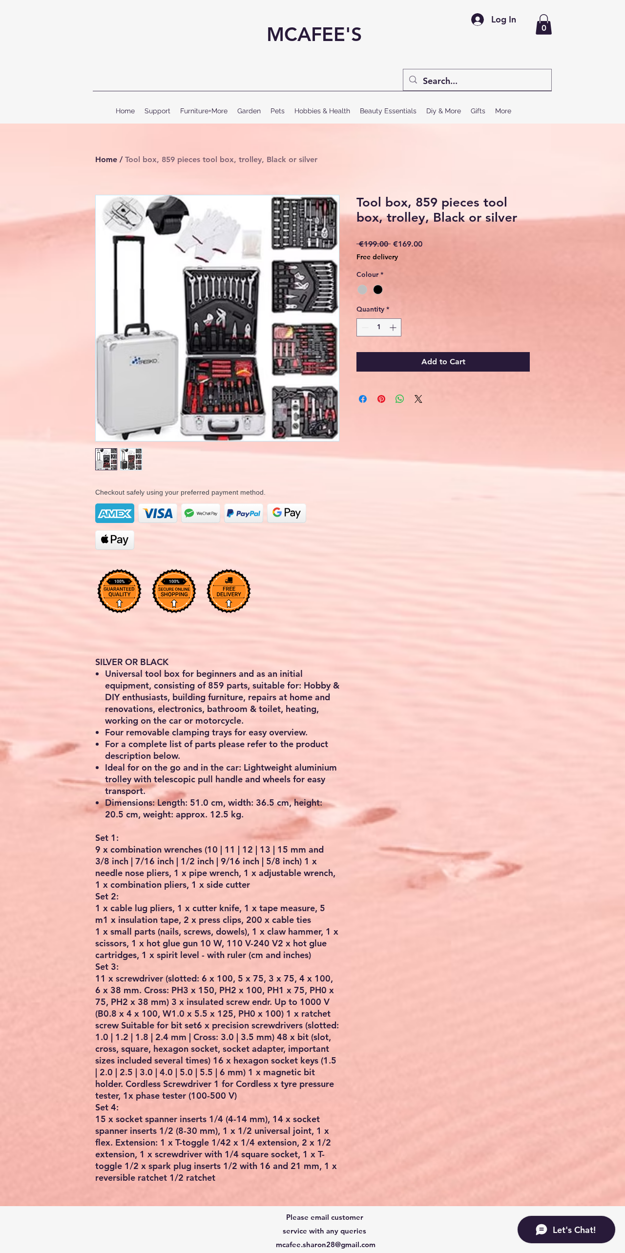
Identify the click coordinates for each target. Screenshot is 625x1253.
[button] (543, 24)
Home (106, 159)
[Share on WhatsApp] (400, 399)
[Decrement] (364, 327)
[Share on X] (418, 399)
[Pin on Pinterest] (381, 399)
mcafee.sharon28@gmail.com (325, 1244)
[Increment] (394, 327)
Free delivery (377, 256)
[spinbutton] (379, 327)
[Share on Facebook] (363, 399)
